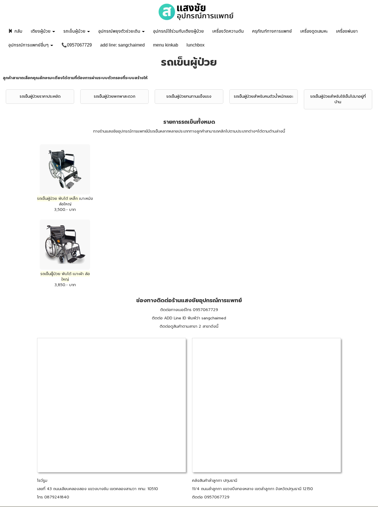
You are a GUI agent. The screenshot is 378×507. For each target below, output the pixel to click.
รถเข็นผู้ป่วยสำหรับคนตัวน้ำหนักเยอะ (263, 96)
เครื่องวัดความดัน (228, 31)
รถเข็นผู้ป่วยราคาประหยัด (40, 96)
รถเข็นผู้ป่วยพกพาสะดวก (114, 96)
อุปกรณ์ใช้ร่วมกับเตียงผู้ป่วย (178, 31)
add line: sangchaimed (122, 45)
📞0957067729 (76, 45)
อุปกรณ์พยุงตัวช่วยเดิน (119, 31)
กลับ (17, 31)
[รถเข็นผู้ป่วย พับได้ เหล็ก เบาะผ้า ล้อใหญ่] (65, 244)
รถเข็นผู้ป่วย (75, 31)
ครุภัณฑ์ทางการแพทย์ (272, 31)
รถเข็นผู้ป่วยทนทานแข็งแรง (188, 96)
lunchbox (195, 45)
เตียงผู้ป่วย (41, 31)
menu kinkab (165, 45)
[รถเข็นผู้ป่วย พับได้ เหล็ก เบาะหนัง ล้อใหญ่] (65, 169)
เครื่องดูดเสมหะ (314, 31)
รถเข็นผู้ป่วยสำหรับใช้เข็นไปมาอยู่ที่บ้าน (338, 99)
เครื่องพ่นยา (347, 31)
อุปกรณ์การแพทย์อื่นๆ (29, 45)
